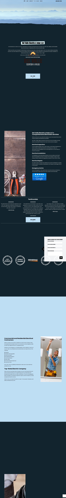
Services (30, 1)
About (27, 1)
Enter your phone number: (52, 244)
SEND (61, 257)
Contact (41, 1)
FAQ (34, 1)
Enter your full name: (51, 241)
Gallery (37, 1)
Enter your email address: (52, 247)
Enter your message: (51, 250)
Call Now (33, 76)
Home (24, 1)
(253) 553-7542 (59, 1)
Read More (33, 220)
